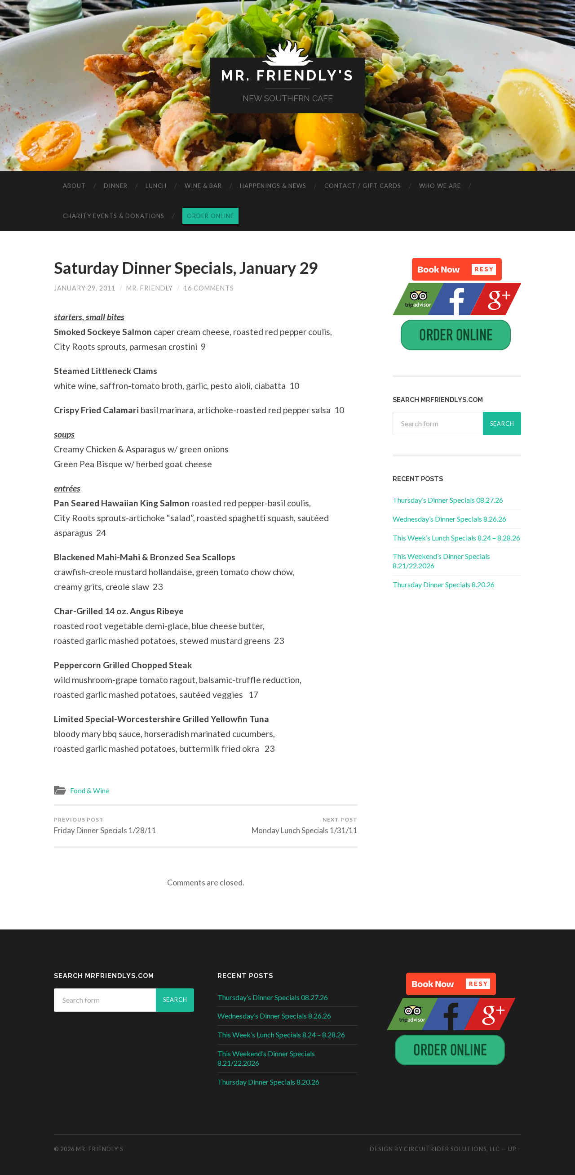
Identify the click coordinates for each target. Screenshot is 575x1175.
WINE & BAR (203, 185)
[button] (457, 269)
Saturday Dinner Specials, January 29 (186, 267)
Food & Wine (89, 790)
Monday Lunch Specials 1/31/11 (305, 825)
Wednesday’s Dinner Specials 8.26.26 (449, 518)
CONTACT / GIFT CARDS (362, 185)
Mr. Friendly (149, 288)
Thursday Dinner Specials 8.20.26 (444, 584)
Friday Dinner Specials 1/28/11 (105, 825)
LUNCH (156, 185)
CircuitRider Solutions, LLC (452, 1149)
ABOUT (74, 185)
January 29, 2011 (84, 288)
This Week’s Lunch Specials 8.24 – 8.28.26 (456, 537)
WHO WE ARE (440, 185)
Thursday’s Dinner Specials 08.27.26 (448, 500)
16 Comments (209, 288)
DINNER (116, 185)
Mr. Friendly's (287, 75)
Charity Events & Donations (113, 215)
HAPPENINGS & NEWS (273, 185)
